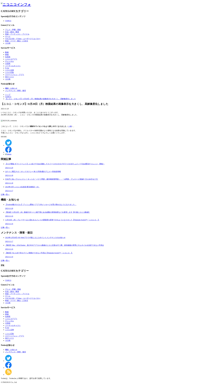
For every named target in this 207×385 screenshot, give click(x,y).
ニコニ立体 (9, 70)
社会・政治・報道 (12, 32)
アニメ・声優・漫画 (13, 30)
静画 (7, 54)
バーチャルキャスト (13, 66)
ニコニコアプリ (11, 59)
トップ (7, 94)
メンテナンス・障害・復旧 (15, 91)
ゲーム (7, 36)
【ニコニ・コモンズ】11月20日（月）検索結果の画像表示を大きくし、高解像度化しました (40, 99)
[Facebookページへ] (8, 368)
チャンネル (9, 61)
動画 (7, 52)
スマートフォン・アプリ (14, 75)
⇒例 (70, 126)
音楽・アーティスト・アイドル (17, 34)
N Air (7, 68)
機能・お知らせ (11, 88)
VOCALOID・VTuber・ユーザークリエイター (22, 39)
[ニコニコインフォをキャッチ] (8, 375)
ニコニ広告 (9, 72)
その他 (7, 43)
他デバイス (9, 77)
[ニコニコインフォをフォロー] (8, 361)
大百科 (7, 64)
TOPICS (8, 21)
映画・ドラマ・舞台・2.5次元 (16, 41)
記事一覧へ (5, 194)
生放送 (7, 57)
